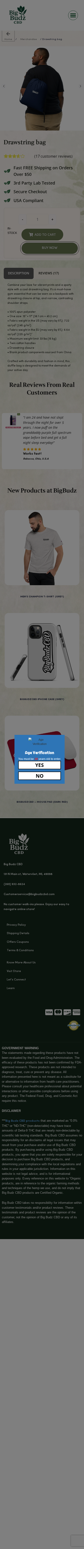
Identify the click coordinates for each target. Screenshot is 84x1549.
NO (40, 776)
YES (39, 765)
